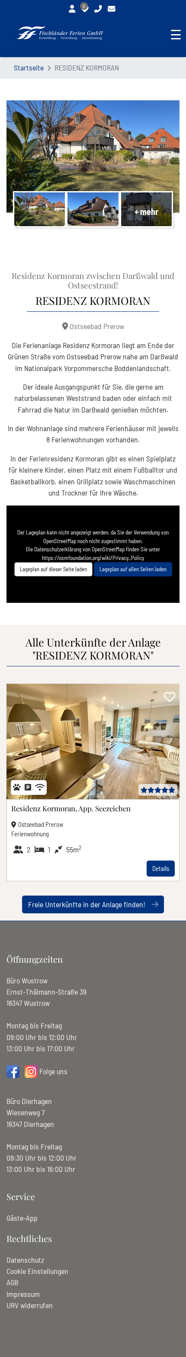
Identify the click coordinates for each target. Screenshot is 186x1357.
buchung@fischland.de (112, 12)
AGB (12, 1282)
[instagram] (31, 1071)
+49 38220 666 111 (99, 12)
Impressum (23, 1294)
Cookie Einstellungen (37, 1271)
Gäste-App (22, 1218)
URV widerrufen (29, 1305)
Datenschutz (25, 1259)
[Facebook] (12, 1071)
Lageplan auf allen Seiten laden (133, 569)
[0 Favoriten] (86, 12)
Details (160, 868)
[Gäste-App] (73, 12)
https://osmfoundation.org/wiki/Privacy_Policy (93, 557)
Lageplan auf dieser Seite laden (53, 569)
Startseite (29, 67)
